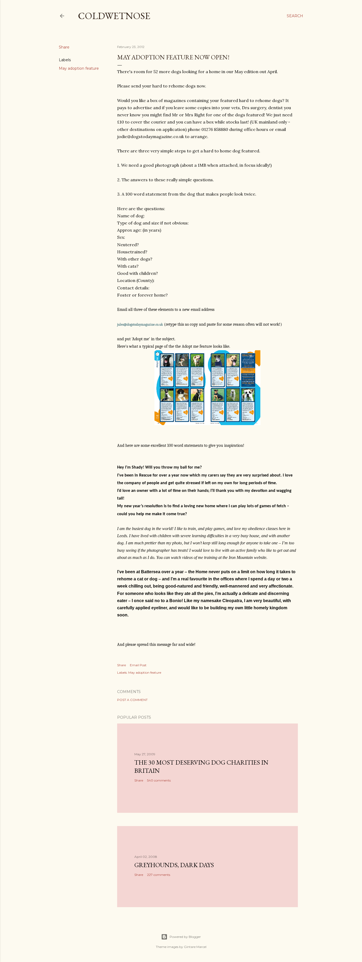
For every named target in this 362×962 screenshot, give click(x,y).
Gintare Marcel (195, 947)
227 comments (158, 875)
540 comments (159, 780)
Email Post (138, 665)
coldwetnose (114, 16)
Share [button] (64, 47)
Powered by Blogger (185, 937)
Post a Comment (132, 700)
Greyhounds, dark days (174, 865)
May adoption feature (79, 68)
